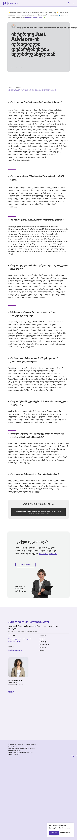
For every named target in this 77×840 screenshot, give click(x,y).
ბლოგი (10, 88)
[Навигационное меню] (73, 3)
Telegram (53, 553)
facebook (35, 17)
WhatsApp (43, 553)
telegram (41, 17)
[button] (69, 3)
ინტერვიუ (18, 88)
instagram (29, 17)
